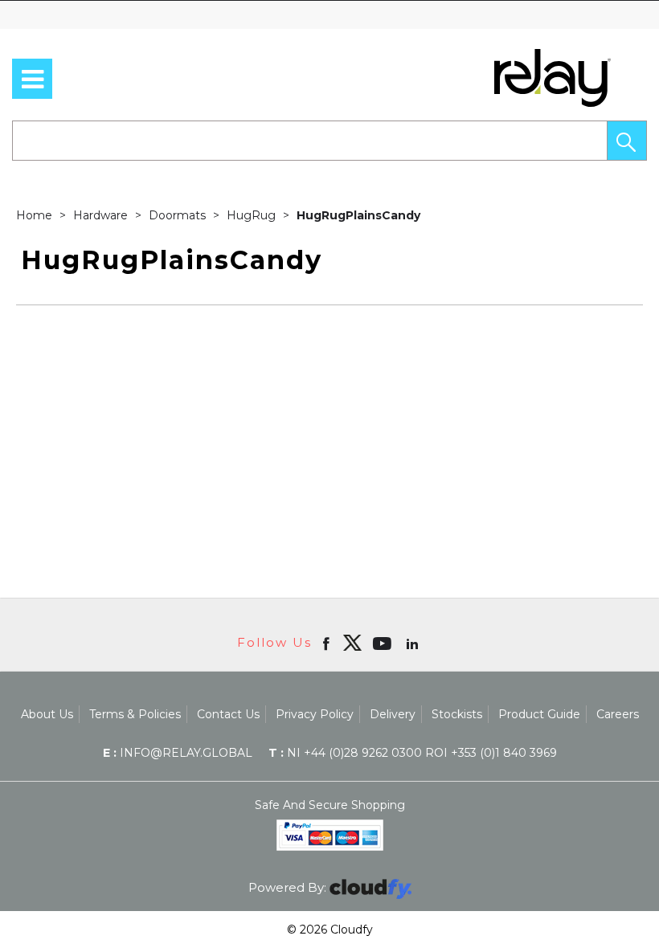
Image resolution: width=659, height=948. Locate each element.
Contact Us (228, 714)
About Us (47, 714)
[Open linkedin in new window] (414, 642)
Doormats (179, 215)
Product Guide (539, 714)
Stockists (457, 714)
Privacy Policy (315, 714)
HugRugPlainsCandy (358, 215)
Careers (617, 714)
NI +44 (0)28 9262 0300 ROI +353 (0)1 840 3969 (412, 753)
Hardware (102, 215)
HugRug (253, 215)
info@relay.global (177, 753)
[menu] (32, 79)
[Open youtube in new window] (384, 642)
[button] (627, 141)
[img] (352, 643)
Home (35, 215)
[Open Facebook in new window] (327, 642)
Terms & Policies (135, 714)
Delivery (392, 714)
